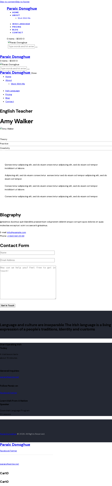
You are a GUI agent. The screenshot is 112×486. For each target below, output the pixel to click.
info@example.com (16, 232)
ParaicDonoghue (8, 433)
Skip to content (8, 1)
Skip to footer (23, 1)
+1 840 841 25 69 (15, 235)
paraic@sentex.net (9, 377)
